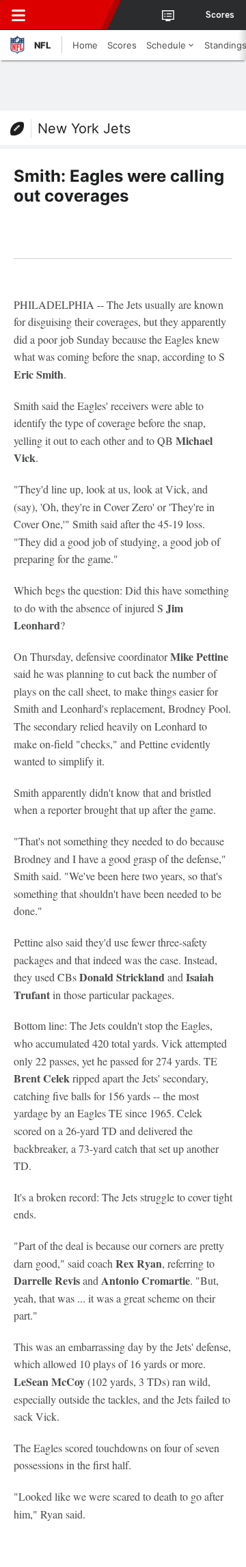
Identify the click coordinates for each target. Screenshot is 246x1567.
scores (220, 15)
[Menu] (18, 15)
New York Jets (84, 128)
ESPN (73, 15)
